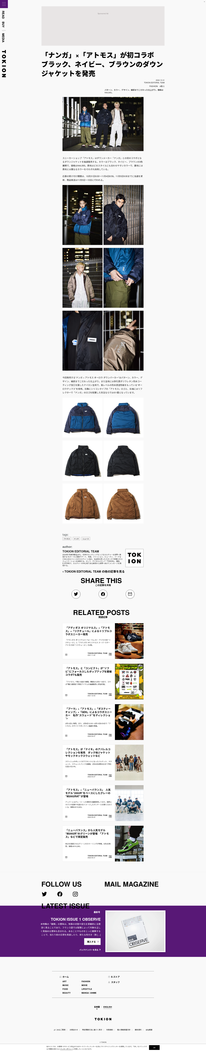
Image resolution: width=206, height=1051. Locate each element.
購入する (91, 941)
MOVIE (85, 985)
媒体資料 (138, 1029)
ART (64, 981)
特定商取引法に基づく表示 (92, 1029)
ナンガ (76, 539)
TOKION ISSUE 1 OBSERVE (76, 919)
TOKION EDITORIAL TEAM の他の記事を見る (94, 571)
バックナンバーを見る (88, 949)
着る (163, 86)
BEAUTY (66, 992)
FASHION (153, 86)
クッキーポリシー (66, 1049)
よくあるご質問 (59, 1029)
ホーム (65, 976)
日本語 (97, 1006)
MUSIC (65, 985)
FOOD (65, 989)
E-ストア (115, 976)
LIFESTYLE (87, 989)
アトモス (67, 539)
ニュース (86, 539)
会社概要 (149, 1029)
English (107, 1006)
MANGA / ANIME (89, 992)
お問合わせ (74, 1029)
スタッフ (115, 982)
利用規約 (109, 1029)
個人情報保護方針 (124, 1029)
